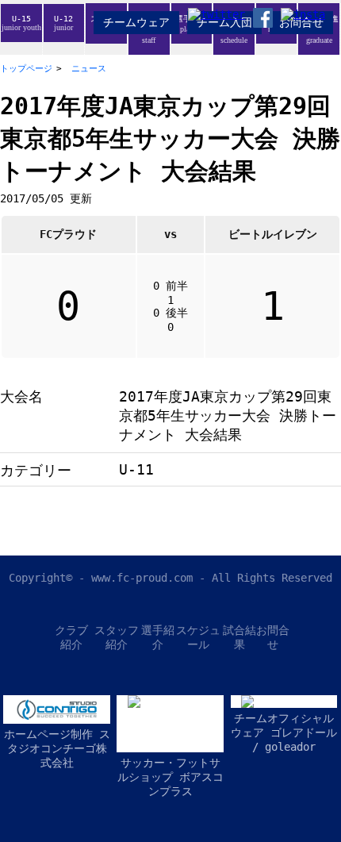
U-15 (21, 23)
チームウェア (136, 22)
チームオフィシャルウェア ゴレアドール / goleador (284, 732)
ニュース (88, 68)
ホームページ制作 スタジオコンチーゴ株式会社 (57, 748)
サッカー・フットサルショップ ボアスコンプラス (170, 777)
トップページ (26, 68)
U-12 (63, 23)
